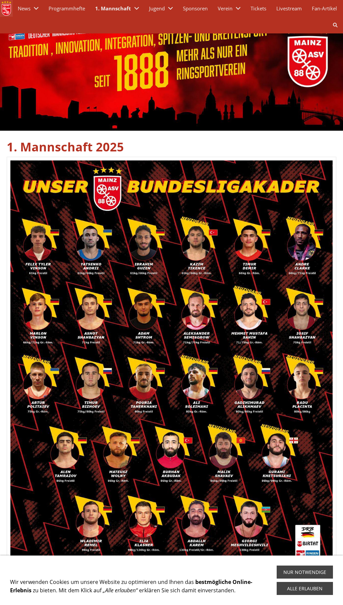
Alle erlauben (305, 588)
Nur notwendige (304, 572)
